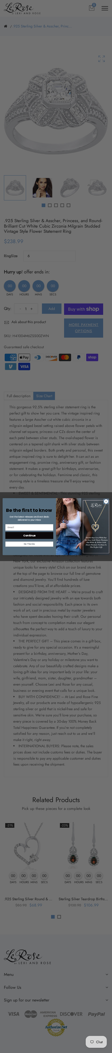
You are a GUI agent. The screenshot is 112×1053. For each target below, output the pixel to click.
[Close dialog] (106, 501)
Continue (29, 535)
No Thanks (29, 544)
